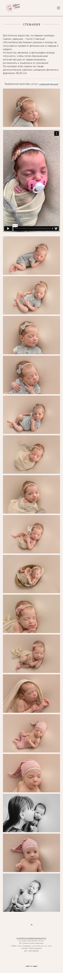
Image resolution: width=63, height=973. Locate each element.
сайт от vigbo (31, 966)
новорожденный (48, 83)
